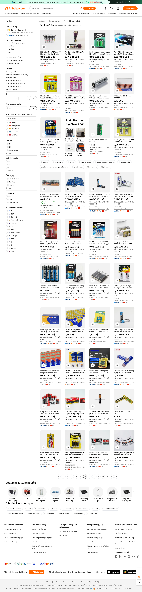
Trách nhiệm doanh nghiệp (13, 538)
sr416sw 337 (93, 167)
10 (103, 476)
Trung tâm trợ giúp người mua (97, 529)
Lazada (71, 582)
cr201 (96, 509)
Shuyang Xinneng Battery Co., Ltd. (124, 300)
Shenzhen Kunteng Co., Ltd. (98, 151)
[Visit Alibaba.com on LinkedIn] (120, 556)
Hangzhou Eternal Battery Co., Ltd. (75, 423)
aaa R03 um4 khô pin (111, 509)
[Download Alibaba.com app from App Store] (113, 572)
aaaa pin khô (41, 509)
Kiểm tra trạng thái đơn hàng (124, 538)
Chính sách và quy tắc (39, 552)
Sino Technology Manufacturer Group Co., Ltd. (99, 66)
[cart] (112, 9)
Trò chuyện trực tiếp (94, 533)
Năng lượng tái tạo (54, 21)
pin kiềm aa (50, 513)
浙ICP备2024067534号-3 (127, 589)
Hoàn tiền (90, 542)
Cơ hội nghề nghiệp (11, 542)
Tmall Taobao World (60, 582)
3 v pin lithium (59, 162)
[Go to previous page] (59, 477)
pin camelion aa (86, 162)
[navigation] (21, 249)
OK (33, 98)
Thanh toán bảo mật (39, 529)
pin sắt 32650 (64, 513)
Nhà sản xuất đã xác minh (68, 532)
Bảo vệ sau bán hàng (39, 542)
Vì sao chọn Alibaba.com (12, 529)
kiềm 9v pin (79, 167)
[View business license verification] (91, 589)
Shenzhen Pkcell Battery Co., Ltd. (124, 107)
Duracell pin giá (83, 509)
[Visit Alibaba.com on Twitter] (124, 556)
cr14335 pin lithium (15, 509)
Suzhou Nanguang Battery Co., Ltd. (124, 341)
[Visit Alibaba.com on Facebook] (115, 556)
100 (112, 476)
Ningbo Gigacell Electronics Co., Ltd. (50, 154)
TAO (88, 582)
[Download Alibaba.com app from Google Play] (130, 572)
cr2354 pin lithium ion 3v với (105, 162)
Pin (65, 21)
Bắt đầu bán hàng (120, 533)
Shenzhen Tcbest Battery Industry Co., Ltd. (124, 382)
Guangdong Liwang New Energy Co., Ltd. (50, 297)
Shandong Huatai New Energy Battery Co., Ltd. (124, 464)
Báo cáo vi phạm (92, 552)
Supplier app (61, 572)
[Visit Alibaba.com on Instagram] (129, 556)
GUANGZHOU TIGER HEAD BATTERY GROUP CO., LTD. (124, 154)
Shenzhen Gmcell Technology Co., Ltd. (124, 209)
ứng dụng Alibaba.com (96, 572)
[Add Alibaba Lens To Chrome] (36, 572)
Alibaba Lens (13, 572)
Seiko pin (54, 509)
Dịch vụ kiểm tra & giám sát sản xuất (42, 547)
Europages (103, 582)
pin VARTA (106, 167)
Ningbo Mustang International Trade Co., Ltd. (50, 107)
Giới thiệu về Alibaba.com (13, 524)
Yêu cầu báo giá (64, 536)
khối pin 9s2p (79, 513)
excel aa (45, 162)
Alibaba (41, 21)
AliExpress (39, 582)
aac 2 (29, 509)
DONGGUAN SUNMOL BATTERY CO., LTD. (99, 107)
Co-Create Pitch (10, 533)
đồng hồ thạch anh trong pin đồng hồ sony (56, 167)
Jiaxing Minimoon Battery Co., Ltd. (50, 63)
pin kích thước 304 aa (16, 513)
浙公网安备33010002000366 (107, 589)
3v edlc (72, 162)
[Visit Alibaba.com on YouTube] (133, 556)
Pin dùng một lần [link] (75, 21)
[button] (81, 8)
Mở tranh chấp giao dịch (95, 538)
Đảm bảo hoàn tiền (38, 533)
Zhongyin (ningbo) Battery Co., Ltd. (75, 253)
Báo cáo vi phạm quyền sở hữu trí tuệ (98, 547)
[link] (139, 571)
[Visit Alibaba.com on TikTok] (138, 556)
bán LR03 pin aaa (34, 513)
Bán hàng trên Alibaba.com (123, 529)
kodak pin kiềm (125, 162)
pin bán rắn (93, 513)
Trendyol (95, 582)
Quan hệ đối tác (119, 548)
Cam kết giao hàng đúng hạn (42, 538)
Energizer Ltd (68, 509)
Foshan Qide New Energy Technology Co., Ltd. (50, 212)
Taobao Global (80, 582)
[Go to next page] (116, 477)
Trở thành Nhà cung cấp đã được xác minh (125, 543)
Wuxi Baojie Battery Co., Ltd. (123, 66)
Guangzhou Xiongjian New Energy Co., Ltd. (99, 423)
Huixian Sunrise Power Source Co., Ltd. (75, 63)
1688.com (48, 582)
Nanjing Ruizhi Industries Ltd (99, 341)
